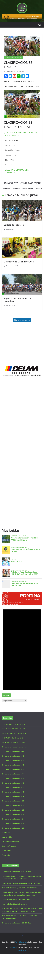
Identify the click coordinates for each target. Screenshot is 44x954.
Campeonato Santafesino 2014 (13, 774)
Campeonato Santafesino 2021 (13, 805)
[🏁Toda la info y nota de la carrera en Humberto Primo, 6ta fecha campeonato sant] (32, 333)
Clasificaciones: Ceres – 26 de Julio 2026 (16, 899)
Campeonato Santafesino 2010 (13, 756)
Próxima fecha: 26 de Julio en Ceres (14, 904)
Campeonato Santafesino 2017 (13, 787)
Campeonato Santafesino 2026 (13, 828)
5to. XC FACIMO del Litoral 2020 (13, 742)
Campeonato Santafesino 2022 (13, 810)
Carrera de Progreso (14, 224)
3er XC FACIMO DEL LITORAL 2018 (14, 733)
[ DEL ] (21, 134)
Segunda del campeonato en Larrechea (18, 300)
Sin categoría (6, 850)
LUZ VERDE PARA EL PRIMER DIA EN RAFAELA (22, 183)
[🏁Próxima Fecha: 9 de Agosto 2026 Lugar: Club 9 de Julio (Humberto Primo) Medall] (32, 354)
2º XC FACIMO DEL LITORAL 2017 (13, 729)
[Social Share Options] (4, 342)
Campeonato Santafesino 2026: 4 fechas (16, 923)
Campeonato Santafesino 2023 (13, 814)
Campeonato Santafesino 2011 (13, 57)
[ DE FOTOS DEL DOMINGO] (16, 171)
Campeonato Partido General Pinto (14, 747)
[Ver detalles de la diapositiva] (22, 16)
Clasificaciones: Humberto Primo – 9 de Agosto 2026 (21, 883)
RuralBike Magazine (9, 846)
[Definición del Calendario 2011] (22, 238)
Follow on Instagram (23, 320)
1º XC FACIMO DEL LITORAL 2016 (13, 724)
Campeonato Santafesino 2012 (13, 765)
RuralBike (21, 71)
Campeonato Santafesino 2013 (13, 769)
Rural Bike (9, 612)
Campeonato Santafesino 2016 (13, 783)
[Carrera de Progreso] (22, 201)
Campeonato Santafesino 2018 (13, 792)
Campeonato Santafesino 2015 (13, 778)
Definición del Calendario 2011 (19, 261)
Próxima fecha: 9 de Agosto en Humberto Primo (19, 888)
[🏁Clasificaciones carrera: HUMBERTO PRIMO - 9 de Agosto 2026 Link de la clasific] (11, 354)
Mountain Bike (7, 837)
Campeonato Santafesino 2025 (13, 823)
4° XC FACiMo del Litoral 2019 (12, 738)
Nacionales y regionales (10, 841)
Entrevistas (6, 832)
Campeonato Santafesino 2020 (13, 801)
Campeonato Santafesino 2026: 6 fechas (16, 872)
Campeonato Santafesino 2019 (13, 796)
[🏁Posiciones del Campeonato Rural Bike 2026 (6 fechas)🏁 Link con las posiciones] (11, 333)
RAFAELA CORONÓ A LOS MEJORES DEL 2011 (21, 188)
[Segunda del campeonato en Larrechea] (22, 275)
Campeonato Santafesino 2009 (13, 751)
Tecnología (6, 855)
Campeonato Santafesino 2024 (13, 819)
